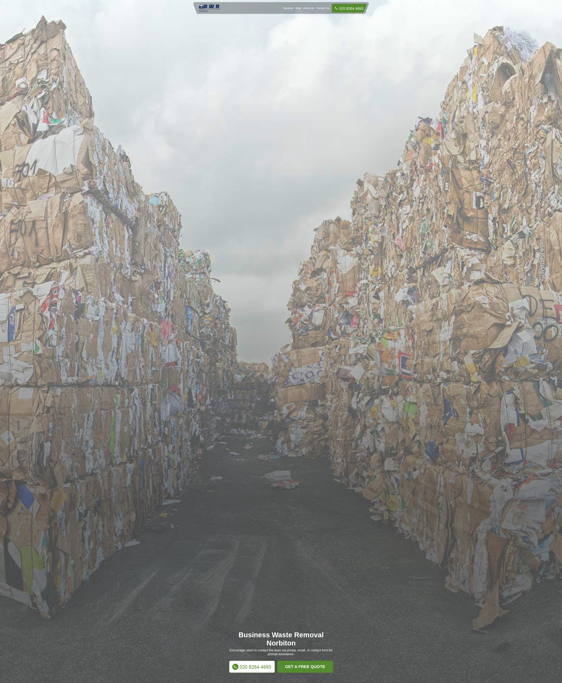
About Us (308, 8)
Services (288, 8)
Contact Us (322, 8)
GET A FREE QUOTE (305, 666)
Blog (298, 8)
